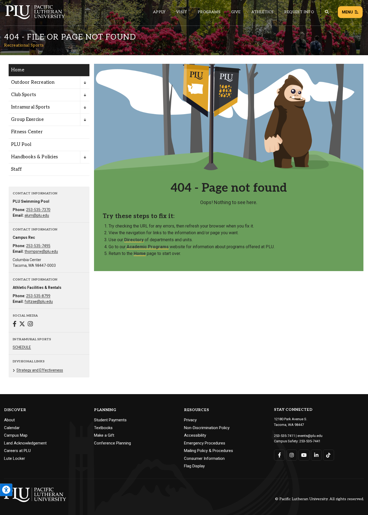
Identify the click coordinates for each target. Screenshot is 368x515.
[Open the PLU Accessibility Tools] (6, 490)
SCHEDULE (22, 347)
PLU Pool (21, 144)
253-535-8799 (38, 296)
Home (17, 70)
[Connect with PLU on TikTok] (328, 455)
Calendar (12, 427)
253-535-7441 (309, 441)
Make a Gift (104, 435)
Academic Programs (148, 246)
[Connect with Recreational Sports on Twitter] (22, 324)
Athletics (262, 12)
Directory (134, 239)
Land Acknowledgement (25, 443)
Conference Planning (112, 443)
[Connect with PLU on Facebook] (279, 455)
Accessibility (195, 435)
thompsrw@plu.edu (41, 251)
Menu (347, 12)
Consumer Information (204, 458)
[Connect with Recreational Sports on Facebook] (14, 324)
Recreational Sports (24, 45)
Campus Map (15, 435)
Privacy (190, 420)
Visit (181, 12)
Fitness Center (27, 132)
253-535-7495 (38, 246)
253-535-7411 (284, 436)
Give (236, 12)
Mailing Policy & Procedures (208, 450)
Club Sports (23, 94)
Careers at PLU (17, 450)
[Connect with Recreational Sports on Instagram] (30, 324)
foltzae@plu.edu (39, 301)
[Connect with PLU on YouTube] (304, 455)
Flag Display (194, 466)
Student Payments (110, 420)
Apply (159, 12)
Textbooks (103, 427)
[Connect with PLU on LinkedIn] (316, 455)
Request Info (299, 12)
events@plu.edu (309, 436)
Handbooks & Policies (34, 157)
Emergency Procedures (204, 443)
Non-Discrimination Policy (207, 427)
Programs (209, 12)
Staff (16, 169)
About (9, 420)
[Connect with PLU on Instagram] (291, 455)
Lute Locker (14, 458)
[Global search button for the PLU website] (327, 12)
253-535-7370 (38, 210)
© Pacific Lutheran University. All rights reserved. (319, 499)
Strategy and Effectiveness (39, 370)
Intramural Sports (30, 107)
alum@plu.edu (37, 215)
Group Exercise (27, 119)
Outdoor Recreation (33, 82)
